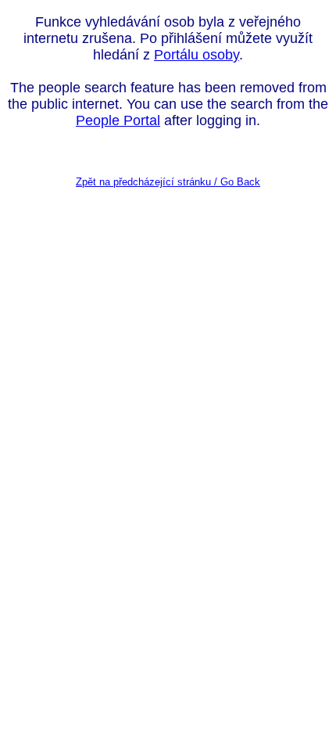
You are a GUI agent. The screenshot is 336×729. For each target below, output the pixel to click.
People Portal (118, 120)
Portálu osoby (196, 55)
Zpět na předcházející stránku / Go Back (168, 182)
